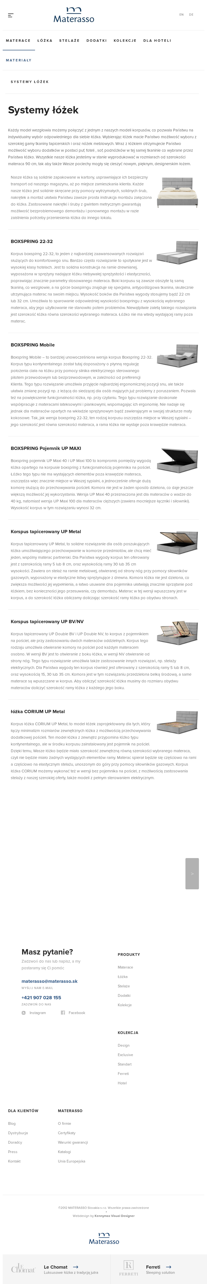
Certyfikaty (66, 1133)
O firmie (64, 1123)
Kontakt (14, 1161)
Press (13, 1152)
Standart (125, 1064)
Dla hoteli (157, 41)
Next (192, 873)
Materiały (19, 60)
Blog (12, 1123)
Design (124, 1045)
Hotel (122, 1083)
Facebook (77, 1013)
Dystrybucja (18, 1133)
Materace (18, 41)
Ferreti (123, 1073)
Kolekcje (125, 41)
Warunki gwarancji (73, 1142)
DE (191, 14)
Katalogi (64, 1152)
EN (182, 14)
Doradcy (15, 1142)
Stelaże (69, 41)
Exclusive (125, 1055)
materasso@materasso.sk (50, 981)
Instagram (38, 1013)
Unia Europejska (71, 1161)
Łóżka (45, 41)
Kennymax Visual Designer (114, 1216)
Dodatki (97, 41)
